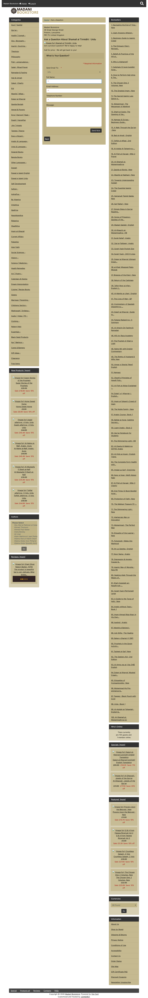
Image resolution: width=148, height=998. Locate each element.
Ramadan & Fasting (19, 72)
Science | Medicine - (19, 263)
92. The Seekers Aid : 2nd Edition (121, 658)
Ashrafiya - (15, 194)
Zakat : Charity (17, 83)
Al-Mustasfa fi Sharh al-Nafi (24, 473)
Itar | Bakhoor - (17, 342)
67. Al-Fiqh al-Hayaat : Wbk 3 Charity (123, 484)
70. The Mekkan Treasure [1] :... (124, 504)
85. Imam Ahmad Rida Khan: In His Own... (123, 615)
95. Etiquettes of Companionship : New (120, 681)
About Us (115, 924)
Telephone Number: (54, 96)
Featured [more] (118, 799)
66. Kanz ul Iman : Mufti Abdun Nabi (123, 476)
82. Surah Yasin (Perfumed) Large (122, 592)
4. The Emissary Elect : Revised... (120, 47)
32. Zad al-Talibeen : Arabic (122, 243)
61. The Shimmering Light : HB (123, 441)
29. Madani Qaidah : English (122, 225)
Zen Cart (95, 994)
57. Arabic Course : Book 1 (122, 414)
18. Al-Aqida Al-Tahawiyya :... (123, 149)
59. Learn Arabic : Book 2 (121, 428)
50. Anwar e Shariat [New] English (122, 365)
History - (15, 258)
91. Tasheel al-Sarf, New (121, 651)
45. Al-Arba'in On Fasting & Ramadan (122, 329)
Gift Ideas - (16, 353)
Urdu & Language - (19, 147)
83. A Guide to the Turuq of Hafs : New (122, 600)
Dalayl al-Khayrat (18, 99)
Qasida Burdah (17, 104)
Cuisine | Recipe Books (20, 289)
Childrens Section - (19, 305)
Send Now (96, 130)
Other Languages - (19, 162)
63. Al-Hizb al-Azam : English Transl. (123, 455)
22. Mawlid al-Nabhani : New (123, 175)
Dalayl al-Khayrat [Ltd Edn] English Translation (124, 761)
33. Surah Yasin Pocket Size (122, 249)
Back (47, 139)
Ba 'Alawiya (16, 199)
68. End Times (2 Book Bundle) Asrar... (124, 492)
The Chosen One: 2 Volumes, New (124, 878)
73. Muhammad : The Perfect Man (123, 526)
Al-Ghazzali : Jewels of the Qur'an (124, 782)
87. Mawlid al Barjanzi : (120, 628)
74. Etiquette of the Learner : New (123, 534)
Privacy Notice (117, 940)
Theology (15, 51)
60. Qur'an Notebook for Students (121, 434)
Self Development (18, 184)
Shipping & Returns (119, 935)
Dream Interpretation (19, 284)
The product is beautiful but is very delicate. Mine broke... (24, 572)
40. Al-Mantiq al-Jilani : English (124, 293)
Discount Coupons (118, 977)
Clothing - (15, 321)
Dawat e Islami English (20, 173)
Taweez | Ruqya (17, 131)
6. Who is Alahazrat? (119, 62)
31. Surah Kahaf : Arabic (121, 238)
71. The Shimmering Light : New (122, 510)
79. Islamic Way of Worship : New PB (122, 568)
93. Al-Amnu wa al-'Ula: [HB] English (123, 666)
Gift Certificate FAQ (119, 972)
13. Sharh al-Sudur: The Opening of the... (120, 113)
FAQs (56, 991)
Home (24, 3)
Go (24, 549)
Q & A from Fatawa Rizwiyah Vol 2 (124, 837)
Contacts (47, 991)
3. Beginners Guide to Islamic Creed (123, 39)
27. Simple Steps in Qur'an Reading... (122, 210)
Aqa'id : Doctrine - (18, 46)
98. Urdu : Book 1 (118, 704)
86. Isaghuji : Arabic (119, 622)
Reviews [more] (18, 557)
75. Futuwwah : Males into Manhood (121, 542)
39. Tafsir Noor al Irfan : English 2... (121, 287)
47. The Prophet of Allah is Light (122, 342)
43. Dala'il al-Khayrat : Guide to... (123, 313)
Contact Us (115, 956)
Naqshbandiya (17, 215)
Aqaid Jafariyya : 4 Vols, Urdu (24, 426)
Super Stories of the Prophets (24, 384)
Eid (12, 88)
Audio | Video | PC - (19, 316)
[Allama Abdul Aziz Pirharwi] (24, 541)
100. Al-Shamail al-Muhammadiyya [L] (119, 718)
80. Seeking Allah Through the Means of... (123, 576)
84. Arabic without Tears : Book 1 (121, 608)
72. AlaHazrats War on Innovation (120, 518)
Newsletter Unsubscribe (121, 982)
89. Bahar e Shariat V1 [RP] (122, 638)
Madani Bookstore (72, 994)
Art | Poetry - (16, 274)
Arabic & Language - (19, 141)
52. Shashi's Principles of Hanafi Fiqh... (121, 379)
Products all (25, 991)
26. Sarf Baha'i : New (119, 204)
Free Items (15, 364)
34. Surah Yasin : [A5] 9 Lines (123, 254)
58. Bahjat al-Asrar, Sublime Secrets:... (122, 421)
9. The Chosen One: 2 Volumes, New (120, 84)
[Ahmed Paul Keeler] (24, 529)
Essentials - (16, 332)
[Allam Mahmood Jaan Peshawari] (24, 536)
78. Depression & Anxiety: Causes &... (121, 560)
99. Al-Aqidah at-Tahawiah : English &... (122, 710)
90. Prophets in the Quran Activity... (121, 645)
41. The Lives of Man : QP (121, 299)
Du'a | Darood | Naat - (20, 115)
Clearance (15, 358)
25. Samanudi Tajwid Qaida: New (122, 197)
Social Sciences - (18, 252)
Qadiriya (14, 210)
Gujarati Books (17, 152)
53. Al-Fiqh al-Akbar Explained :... (123, 387)
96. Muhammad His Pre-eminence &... (121, 689)
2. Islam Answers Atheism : (122, 33)
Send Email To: (52, 68)
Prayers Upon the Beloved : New (124, 813)
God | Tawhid (16, 25)
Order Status (116, 961)
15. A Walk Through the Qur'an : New (123, 128)
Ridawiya (15, 221)
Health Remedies (18, 268)
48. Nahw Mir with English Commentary (122, 350)
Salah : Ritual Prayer (19, 67)
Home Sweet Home (24, 406)
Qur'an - (14, 30)
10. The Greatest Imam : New (123, 91)
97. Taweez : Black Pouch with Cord (123, 697)
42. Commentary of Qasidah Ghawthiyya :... (122, 305)
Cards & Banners (18, 348)
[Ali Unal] (24, 534)
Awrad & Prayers (18, 110)
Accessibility (116, 951)
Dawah (14, 168)
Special (14, 991)
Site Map (114, 966)
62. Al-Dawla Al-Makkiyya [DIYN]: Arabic (122, 447)
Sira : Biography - (18, 41)
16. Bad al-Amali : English (121, 135)
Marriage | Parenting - (20, 300)
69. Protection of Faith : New (123, 499)
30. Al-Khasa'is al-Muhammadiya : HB (119, 231)
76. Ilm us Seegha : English (122, 549)
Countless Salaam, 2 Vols (124, 856)
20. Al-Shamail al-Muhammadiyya (118, 163)
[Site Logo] (31, 11)
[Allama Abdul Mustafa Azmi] (24, 543)
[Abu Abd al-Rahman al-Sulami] (24, 525)
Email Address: (52, 86)
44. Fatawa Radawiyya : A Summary (121, 321)
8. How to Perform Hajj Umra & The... (123, 76)
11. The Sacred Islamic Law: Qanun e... (122, 97)
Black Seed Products (19, 337)
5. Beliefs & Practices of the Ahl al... (122, 55)
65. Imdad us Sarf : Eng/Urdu (123, 470)
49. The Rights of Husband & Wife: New (123, 358)
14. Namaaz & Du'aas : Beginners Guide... (120, 121)
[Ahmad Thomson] (24, 527)
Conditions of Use (118, 945)
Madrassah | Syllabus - (20, 311)
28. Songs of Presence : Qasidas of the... (121, 218)
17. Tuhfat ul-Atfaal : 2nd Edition (121, 142)
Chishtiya (15, 205)
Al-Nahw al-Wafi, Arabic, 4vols (24, 449)
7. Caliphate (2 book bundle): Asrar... (123, 68)
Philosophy (15, 57)
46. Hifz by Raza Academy (122, 336)
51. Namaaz (116, 372)
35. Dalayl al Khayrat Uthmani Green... (123, 260)
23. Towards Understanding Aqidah (122, 181)
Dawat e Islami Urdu (19, 178)
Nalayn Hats (16, 326)
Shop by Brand (117, 929)
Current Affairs (17, 237)
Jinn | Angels (16, 125)
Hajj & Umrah (16, 78)
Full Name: (50, 77)
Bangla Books (16, 157)
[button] (142, 3)
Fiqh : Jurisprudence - (20, 62)
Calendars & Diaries (19, 279)
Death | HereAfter (18, 120)
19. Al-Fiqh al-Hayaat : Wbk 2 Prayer (123, 155)
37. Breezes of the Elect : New (123, 275)
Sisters (14, 295)
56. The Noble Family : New (122, 409)
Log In (33, 3)
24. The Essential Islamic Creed (121, 189)
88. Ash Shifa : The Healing (122, 633)
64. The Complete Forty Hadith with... (124, 463)
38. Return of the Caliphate (122, 280)
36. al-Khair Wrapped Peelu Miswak (122, 268)
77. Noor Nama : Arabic (120, 554)
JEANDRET (85, 997)
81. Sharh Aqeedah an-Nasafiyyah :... (120, 584)
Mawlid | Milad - (17, 94)
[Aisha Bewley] (24, 532)
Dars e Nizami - (17, 136)
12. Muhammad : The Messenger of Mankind (120, 105)
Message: (50, 105)
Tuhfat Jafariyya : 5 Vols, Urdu (24, 496)
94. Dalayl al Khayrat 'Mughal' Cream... (123, 673)
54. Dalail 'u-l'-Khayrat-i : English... (121, 394)
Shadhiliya (15, 226)
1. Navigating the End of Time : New (123, 26)
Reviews (36, 991)
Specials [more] (118, 745)
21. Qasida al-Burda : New (121, 170)
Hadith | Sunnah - (18, 35)
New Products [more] (20, 370)
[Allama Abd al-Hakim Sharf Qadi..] (24, 539)
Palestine (15, 242)
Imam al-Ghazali (17, 231)
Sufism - (14, 189)
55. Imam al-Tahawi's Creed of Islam (123, 402)
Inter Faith (15, 247)
